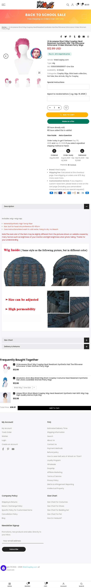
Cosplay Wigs (62, 73)
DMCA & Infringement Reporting (60, 484)
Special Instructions (55, 82)
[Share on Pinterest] (70, 36)
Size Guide (51, 135)
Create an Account (10, 444)
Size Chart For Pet (54, 514)
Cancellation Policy (10, 514)
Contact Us (52, 444)
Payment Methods (55, 448)
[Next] (39, 56)
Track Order (7, 432)
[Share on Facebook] (61, 36)
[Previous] (6, 56)
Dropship (51, 468)
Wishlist (5, 436)
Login (4, 440)
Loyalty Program (54, 460)
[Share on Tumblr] (75, 36)
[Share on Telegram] (79, 36)
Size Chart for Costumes (57, 502)
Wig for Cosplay (71, 76)
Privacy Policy (52, 480)
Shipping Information (56, 432)
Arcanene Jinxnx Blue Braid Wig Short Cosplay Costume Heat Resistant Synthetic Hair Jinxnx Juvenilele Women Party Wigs (52, 379)
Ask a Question (65, 135)
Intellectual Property (55, 488)
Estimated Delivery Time (57, 428)
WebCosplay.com (61, 60)
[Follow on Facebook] (3, 449)
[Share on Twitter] (66, 36)
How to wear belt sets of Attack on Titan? (64, 456)
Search (50, 436)
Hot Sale (50, 76)
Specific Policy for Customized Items (17, 510)
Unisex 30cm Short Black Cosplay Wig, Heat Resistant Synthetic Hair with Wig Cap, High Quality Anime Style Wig (52, 394)
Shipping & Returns (9, 502)
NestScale (73, 164)
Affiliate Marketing (54, 472)
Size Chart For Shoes (55, 506)
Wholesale (51, 464)
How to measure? (54, 518)
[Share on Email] (84, 36)
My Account (7, 428)
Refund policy (53, 452)
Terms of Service (54, 476)
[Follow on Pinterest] (8, 449)
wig (53, 63)
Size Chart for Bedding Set (58, 510)
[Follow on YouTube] (13, 449)
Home (4, 27)
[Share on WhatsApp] (88, 36)
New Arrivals (60, 76)
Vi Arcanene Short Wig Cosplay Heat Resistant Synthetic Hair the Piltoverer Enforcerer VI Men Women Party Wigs (49, 365)
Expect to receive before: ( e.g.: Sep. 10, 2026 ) (66, 94)
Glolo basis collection (77, 73)
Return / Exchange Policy (12, 506)
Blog (3, 518)
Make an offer (70, 122)
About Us (51, 440)
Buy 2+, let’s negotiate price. (59, 54)
